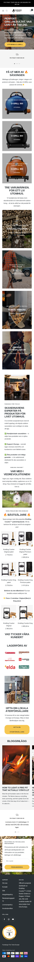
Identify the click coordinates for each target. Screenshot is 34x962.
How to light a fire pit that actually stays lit (15, 788)
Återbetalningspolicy (8, 899)
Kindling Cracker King (25, 623)
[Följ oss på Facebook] (4, 919)
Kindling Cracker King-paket (8, 581)
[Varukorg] (31, 11)
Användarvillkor (7, 908)
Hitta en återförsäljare (17, 729)
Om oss (4, 883)
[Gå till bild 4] (19, 63)
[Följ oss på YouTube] (13, 919)
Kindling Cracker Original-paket (8, 551)
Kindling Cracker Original (8, 624)
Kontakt (4, 887)
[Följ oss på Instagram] (9, 919)
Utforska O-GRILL (15, 44)
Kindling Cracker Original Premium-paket (25, 552)
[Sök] (7, 11)
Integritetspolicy (7, 894)
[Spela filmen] (17, 498)
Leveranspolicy (7, 905)
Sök (3, 890)
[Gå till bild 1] (14, 63)
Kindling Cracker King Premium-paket (25, 581)
